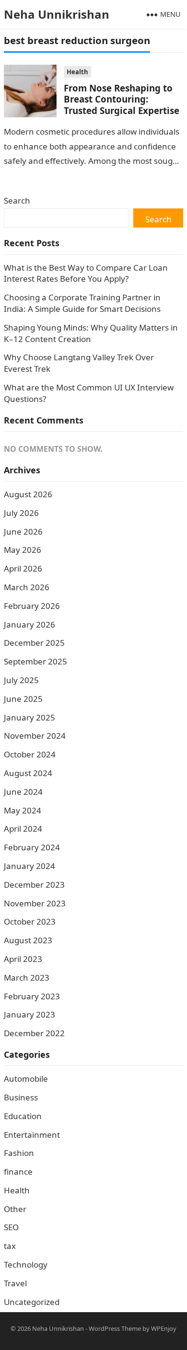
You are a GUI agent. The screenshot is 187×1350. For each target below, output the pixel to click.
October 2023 (30, 921)
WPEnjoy (163, 1328)
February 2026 (32, 605)
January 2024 (29, 865)
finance (18, 1171)
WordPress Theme (115, 1328)
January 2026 (29, 624)
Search (17, 200)
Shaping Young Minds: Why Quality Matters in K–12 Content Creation (91, 333)
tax (10, 1245)
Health (77, 72)
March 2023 (26, 977)
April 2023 (23, 958)
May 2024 (22, 810)
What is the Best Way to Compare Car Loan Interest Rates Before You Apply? (86, 273)
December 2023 (34, 884)
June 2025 (23, 698)
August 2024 (28, 772)
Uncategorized (31, 1301)
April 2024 (23, 828)
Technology (25, 1264)
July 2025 (21, 680)
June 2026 (23, 531)
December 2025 (34, 642)
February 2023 (32, 996)
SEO (11, 1227)
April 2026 (23, 568)
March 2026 (26, 587)
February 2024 (32, 847)
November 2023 (35, 903)
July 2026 (21, 512)
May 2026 (22, 549)
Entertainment (32, 1134)
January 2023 (29, 1014)
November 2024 (35, 735)
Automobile (26, 1078)
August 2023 (28, 940)
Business (21, 1097)
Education (23, 1115)
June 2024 (23, 791)
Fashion (19, 1152)
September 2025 (35, 661)
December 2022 (34, 1033)
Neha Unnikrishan (56, 14)
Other (15, 1208)
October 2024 (30, 754)
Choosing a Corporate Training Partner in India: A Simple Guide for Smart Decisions (82, 303)
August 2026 (28, 494)
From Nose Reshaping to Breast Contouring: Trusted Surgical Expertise (121, 99)
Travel (15, 1283)
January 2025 (29, 717)
